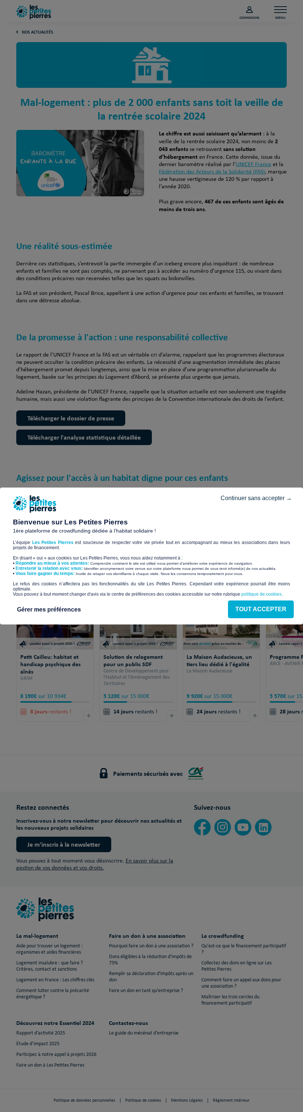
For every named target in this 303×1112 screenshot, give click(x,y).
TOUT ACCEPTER (260, 609)
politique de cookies (261, 594)
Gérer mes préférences (49, 609)
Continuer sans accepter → (256, 498)
